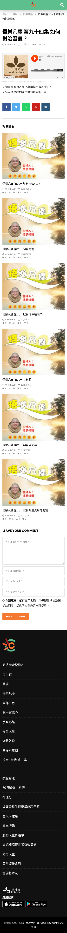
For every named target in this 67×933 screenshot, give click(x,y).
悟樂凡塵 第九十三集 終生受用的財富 (25, 510)
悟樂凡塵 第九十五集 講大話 (19, 445)
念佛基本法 (10, 873)
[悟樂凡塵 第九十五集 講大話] (33, 417)
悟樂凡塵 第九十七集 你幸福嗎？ (22, 314)
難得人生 (8, 854)
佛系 (15, 14)
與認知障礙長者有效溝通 (19, 845)
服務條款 (41, 923)
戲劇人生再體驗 (13, 835)
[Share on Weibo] (45, 107)
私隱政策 (53, 923)
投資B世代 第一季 (14, 760)
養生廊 (7, 674)
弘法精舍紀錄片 (13, 665)
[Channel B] (33, 5)
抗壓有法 (8, 778)
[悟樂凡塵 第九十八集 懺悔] (33, 221)
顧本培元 (8, 826)
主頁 (4, 14)
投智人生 (8, 731)
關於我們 (30, 923)
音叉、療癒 (10, 816)
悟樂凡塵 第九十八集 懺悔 (18, 249)
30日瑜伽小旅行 (13, 788)
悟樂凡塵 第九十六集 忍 (16, 380)
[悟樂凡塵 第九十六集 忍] (33, 352)
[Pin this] (36, 107)
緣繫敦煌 (8, 741)
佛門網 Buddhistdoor (10, 82)
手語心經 (8, 722)
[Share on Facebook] (6, 107)
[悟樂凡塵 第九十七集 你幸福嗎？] (33, 286)
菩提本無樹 (10, 750)
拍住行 (7, 797)
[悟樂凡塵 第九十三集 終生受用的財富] (33, 482)
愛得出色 (8, 703)
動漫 (5, 684)
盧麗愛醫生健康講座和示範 (21, 807)
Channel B (10, 44)
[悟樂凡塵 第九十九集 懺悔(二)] (33, 156)
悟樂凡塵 (28, 14)
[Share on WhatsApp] (26, 107)
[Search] (62, 5)
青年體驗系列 (11, 864)
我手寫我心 (10, 712)
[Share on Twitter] (16, 107)
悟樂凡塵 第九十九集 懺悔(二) (21, 184)
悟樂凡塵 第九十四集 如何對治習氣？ (32, 82)
